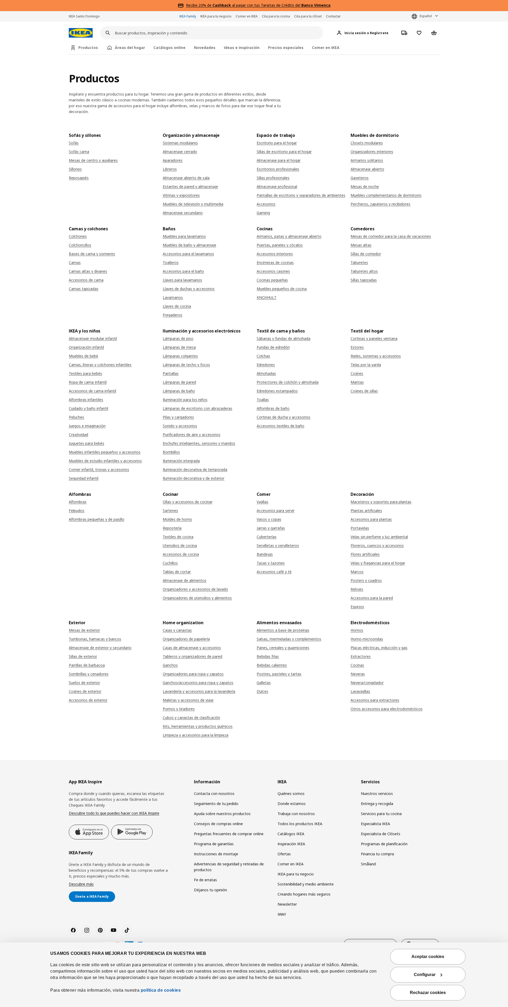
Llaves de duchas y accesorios (189, 288)
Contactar (333, 16)
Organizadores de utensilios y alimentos (197, 597)
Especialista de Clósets (380, 833)
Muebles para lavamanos (184, 236)
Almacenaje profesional (277, 186)
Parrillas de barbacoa (87, 665)
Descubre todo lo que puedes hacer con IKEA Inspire (114, 813)
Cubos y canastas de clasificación (191, 717)
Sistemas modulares (180, 142)
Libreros (170, 169)
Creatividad (78, 434)
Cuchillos (170, 562)
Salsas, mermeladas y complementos (289, 638)
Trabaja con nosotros (296, 813)
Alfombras (78, 501)
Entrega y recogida (377, 803)
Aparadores (173, 160)
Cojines (357, 373)
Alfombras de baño (273, 408)
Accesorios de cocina (181, 554)
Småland (368, 863)
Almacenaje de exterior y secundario (100, 647)
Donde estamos (292, 803)
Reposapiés (79, 177)
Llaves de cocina (177, 306)
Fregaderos (172, 314)
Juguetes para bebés (86, 443)
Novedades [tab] (204, 47)
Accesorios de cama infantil (92, 390)
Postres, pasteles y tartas (279, 673)
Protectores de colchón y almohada (288, 382)
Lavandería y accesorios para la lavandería (199, 691)
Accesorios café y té (274, 571)
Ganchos (170, 665)
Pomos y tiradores (179, 708)
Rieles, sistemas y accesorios (376, 355)
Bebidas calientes (272, 665)
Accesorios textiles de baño (280, 425)
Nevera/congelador (367, 682)
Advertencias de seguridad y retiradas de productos (229, 866)
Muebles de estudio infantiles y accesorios (105, 460)
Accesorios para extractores (375, 700)
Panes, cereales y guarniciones (283, 647)
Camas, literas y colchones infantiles (100, 364)
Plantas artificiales (366, 510)
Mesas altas (361, 245)
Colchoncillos (80, 245)
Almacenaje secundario (183, 212)
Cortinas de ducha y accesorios (283, 417)
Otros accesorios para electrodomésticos (387, 708)
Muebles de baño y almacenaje (189, 245)
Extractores (361, 656)
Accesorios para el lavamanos (188, 253)
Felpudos (76, 510)
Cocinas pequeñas (272, 279)
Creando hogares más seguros (304, 894)
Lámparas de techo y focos (186, 364)
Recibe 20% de (199, 5)
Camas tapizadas (83, 288)
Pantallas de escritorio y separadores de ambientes (301, 195)
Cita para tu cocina (276, 16)
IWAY (282, 914)
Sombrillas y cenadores (88, 673)
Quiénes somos (291, 793)
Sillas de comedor (366, 253)
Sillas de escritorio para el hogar (284, 151)
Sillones (75, 169)
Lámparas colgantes (180, 355)
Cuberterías (266, 536)
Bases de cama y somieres (92, 253)
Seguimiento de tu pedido (216, 803)
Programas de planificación (384, 843)
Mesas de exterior (84, 630)
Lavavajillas (360, 691)
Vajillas (262, 501)
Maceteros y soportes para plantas (381, 501)
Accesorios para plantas (371, 519)
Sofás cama (79, 151)
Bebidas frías (268, 656)
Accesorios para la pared (372, 597)
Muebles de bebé (83, 355)
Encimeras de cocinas (275, 262)
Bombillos (171, 452)
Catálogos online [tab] (169, 47)
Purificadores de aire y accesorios (191, 434)
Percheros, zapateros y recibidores (380, 203)
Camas (75, 262)
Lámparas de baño (179, 390)
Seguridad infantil (83, 478)
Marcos (357, 571)
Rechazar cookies (428, 992)
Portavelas (360, 528)
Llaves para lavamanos (182, 279)
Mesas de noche (365, 186)
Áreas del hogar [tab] (130, 47)
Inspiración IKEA (291, 843)
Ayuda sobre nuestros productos (222, 813)
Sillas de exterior (83, 656)
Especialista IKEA (375, 823)
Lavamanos (173, 297)
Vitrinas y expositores (181, 195)
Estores (357, 347)
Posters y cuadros (366, 580)
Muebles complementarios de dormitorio (386, 195)
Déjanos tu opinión (210, 889)
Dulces (262, 691)
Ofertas (284, 853)
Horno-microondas (367, 638)
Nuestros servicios (377, 793)
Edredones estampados (277, 390)
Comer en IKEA (247, 16)
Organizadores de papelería (186, 638)
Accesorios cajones (273, 271)
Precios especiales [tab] (285, 47)
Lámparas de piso (178, 338)
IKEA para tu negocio (216, 16)
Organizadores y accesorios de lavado (195, 589)
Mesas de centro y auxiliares (93, 160)
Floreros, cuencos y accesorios (377, 545)
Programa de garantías (214, 843)
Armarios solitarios (367, 160)
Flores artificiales (365, 554)
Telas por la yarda (366, 364)
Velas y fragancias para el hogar (378, 562)
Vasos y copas (269, 519)
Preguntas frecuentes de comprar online (229, 833)
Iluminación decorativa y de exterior (193, 478)
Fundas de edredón (273, 347)
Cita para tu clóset (308, 16)
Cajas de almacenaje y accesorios (192, 647)
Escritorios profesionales (278, 169)
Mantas (357, 382)
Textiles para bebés (85, 373)
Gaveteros (360, 177)
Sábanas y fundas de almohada (283, 338)
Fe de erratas (205, 879)
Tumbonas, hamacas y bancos (95, 638)
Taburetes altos (364, 271)
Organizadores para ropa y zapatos (193, 673)
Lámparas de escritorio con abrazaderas (197, 408)
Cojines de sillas (364, 390)
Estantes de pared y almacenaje (190, 186)
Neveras (358, 673)
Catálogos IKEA (291, 833)
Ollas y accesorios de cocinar (187, 501)
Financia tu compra (377, 853)
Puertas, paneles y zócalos (280, 245)
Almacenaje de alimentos (184, 580)
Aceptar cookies (427, 956)
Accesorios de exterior (88, 700)
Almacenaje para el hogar (279, 160)
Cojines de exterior (85, 691)
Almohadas (266, 373)
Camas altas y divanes (88, 271)
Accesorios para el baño (183, 271)
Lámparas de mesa (179, 347)
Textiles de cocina (178, 536)
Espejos (357, 606)
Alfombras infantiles (86, 399)
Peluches (76, 417)
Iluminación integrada (181, 460)
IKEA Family (187, 16)
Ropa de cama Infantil (88, 382)
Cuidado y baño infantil (88, 408)
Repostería (172, 528)
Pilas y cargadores (178, 417)
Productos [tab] (88, 47)
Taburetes (359, 262)
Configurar (425, 974)
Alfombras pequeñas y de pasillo (96, 519)
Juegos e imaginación (87, 425)
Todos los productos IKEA (300, 823)
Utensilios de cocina (180, 545)
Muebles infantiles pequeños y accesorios (104, 452)
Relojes (357, 589)
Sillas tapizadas (364, 279)
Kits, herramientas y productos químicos (198, 726)
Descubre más (81, 884)
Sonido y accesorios (180, 425)
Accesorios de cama (86, 279)
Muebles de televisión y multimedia (193, 203)
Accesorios (266, 203)
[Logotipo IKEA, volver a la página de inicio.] (81, 33)
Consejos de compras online (218, 823)
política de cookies (161, 990)
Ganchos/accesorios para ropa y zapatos (198, 682)
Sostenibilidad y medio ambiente (306, 884)
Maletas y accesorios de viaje (188, 700)
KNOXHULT (266, 297)
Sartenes (170, 510)
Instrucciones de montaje (216, 853)
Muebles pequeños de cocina (282, 288)
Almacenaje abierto (367, 169)
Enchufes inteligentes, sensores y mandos (199, 443)
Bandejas (265, 554)
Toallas (263, 399)
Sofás (74, 142)
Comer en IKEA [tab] (325, 47)
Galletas (264, 682)
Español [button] (426, 16)
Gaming (263, 212)
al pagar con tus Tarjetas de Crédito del (271, 5)
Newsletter (287, 904)
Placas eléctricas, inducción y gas (379, 647)
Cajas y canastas (177, 630)
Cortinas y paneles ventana (374, 338)
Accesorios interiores (275, 253)
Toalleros (171, 262)
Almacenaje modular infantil (93, 338)
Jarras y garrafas (271, 528)
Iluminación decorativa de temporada (195, 469)
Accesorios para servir (275, 510)
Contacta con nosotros (214, 793)
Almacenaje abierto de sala (186, 177)
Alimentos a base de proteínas (283, 630)
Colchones (78, 236)
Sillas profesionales (273, 177)
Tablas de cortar (177, 571)
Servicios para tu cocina (381, 813)
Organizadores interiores (372, 151)
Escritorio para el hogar (277, 142)
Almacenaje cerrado (180, 151)
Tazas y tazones (271, 562)
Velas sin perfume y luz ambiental (379, 536)
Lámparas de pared (179, 382)
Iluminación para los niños (185, 399)
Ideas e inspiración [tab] (242, 47)
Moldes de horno (177, 519)
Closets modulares (367, 142)
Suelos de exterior (84, 682)
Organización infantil (86, 347)
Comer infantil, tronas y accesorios (99, 469)
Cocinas (357, 665)
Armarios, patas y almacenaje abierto (289, 236)
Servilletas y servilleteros (278, 545)
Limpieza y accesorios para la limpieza (195, 735)
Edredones (266, 364)
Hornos (357, 630)
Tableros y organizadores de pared (192, 656)
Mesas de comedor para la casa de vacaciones (391, 236)
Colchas (263, 355)
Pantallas (171, 373)
